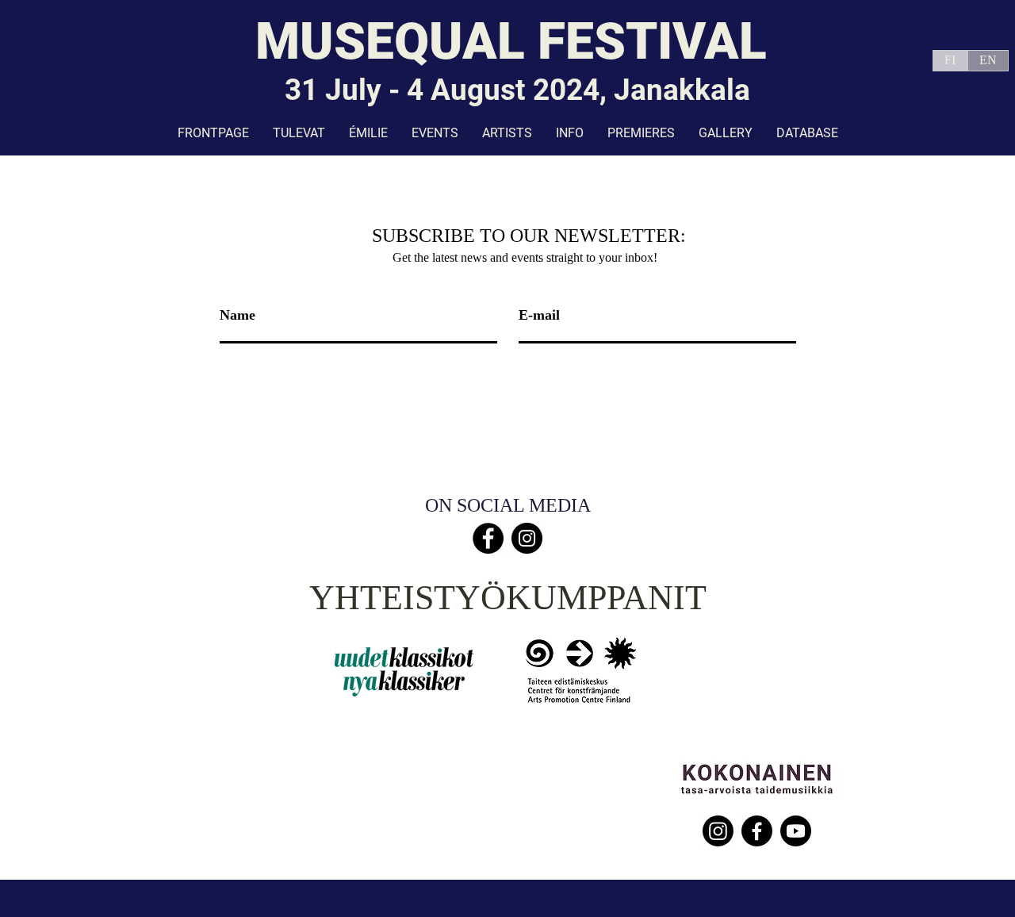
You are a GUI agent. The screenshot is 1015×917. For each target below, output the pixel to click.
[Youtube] (795, 830)
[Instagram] (526, 538)
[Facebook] (488, 538)
